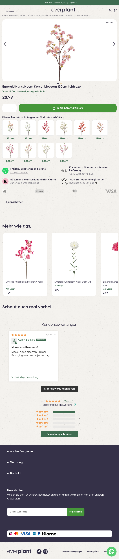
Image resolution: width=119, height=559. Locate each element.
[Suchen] (110, 10)
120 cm (46, 138)
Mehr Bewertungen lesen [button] (59, 389)
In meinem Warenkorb (70, 108)
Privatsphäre (93, 552)
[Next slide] (114, 360)
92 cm (10, 138)
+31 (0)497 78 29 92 (19, 172)
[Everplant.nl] (63, 10)
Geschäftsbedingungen (72, 552)
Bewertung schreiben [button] (60, 434)
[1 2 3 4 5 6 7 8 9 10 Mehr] (9, 108)
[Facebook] (39, 551)
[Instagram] (45, 551)
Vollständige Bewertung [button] (24, 377)
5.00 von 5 (67, 401)
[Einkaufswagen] (115, 10)
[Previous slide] (4, 360)
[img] (18, 335)
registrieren (75, 512)
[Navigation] (10, 9)
